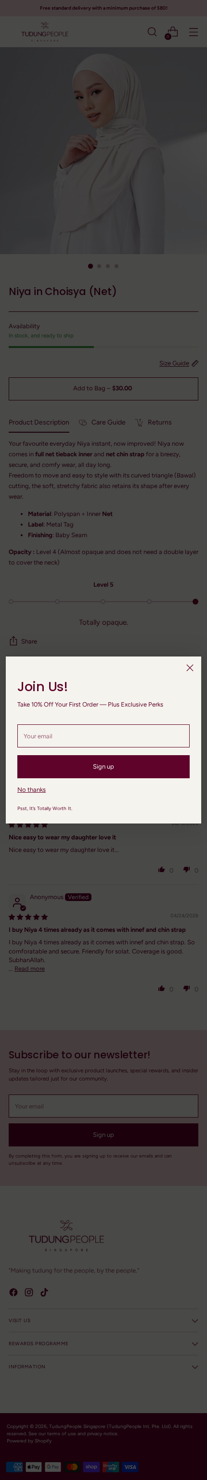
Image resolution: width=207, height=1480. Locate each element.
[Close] (189, 667)
